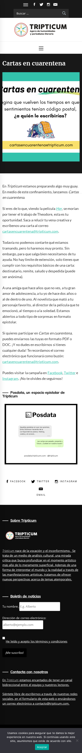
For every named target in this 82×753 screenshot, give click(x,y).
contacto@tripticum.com (52, 703)
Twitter (70, 373)
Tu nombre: (10, 606)
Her (59, 208)
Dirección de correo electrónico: (24, 618)
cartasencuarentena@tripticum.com (30, 231)
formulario (29, 699)
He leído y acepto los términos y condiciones (36, 641)
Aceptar (42, 747)
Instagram (10, 378)
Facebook (55, 373)
